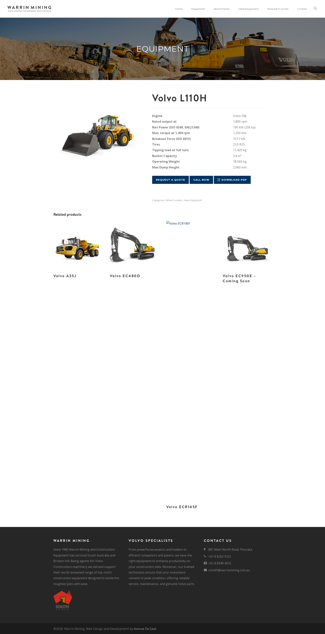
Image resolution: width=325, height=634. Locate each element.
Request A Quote (278, 8)
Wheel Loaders (174, 200)
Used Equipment (248, 8)
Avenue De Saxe (145, 629)
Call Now (201, 179)
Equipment (198, 8)
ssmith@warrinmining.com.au (229, 570)
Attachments (221, 8)
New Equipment (193, 200)
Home (179, 8)
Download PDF (234, 179)
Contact (302, 8)
